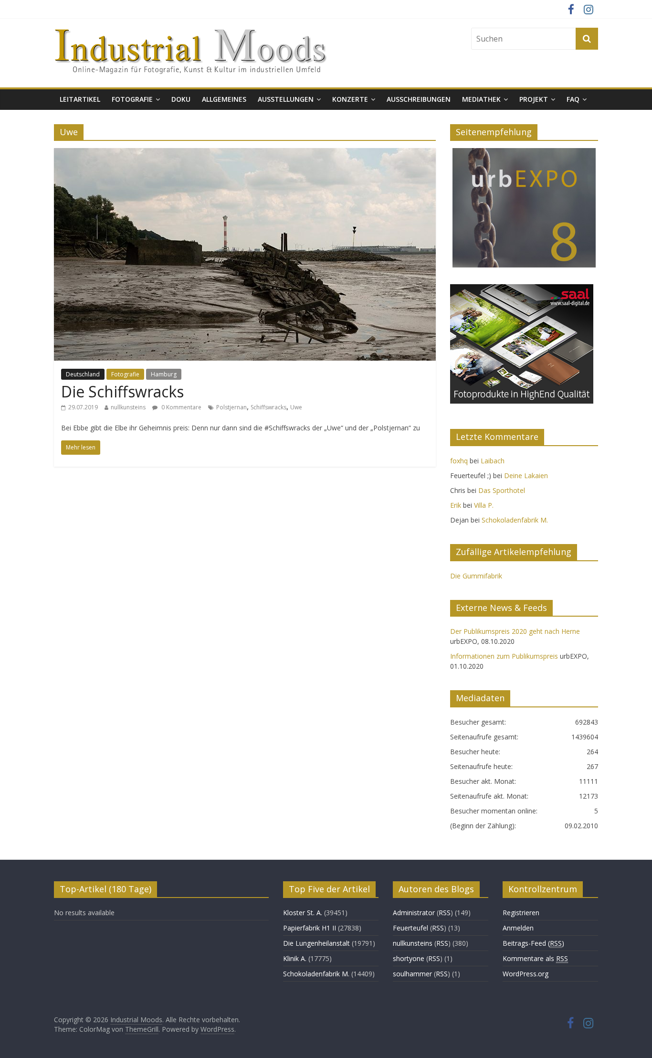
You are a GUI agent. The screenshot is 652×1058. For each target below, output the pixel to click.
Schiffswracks (268, 407)
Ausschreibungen (419, 99)
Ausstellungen (286, 99)
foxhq (459, 460)
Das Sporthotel (501, 490)
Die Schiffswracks (122, 391)
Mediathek (481, 99)
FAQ (573, 99)
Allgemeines (224, 99)
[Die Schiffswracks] (245, 154)
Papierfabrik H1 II (309, 927)
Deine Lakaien (526, 475)
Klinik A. (294, 958)
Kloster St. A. (302, 912)
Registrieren (521, 912)
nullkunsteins (128, 407)
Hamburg (164, 374)
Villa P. (484, 505)
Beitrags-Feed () (533, 943)
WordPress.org (525, 973)
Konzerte (350, 99)
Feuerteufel (410, 927)
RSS (445, 912)
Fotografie (132, 99)
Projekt (533, 99)
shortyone (408, 958)
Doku (180, 99)
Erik (455, 505)
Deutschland (83, 374)
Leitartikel (80, 99)
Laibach (493, 460)
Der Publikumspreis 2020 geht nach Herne (515, 631)
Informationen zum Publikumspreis (504, 656)
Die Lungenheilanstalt (316, 943)
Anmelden (518, 927)
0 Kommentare (180, 407)
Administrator (414, 912)
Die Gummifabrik (476, 575)
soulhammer (412, 973)
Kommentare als (535, 958)
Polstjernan (231, 407)
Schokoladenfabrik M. (515, 519)
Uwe (296, 407)
